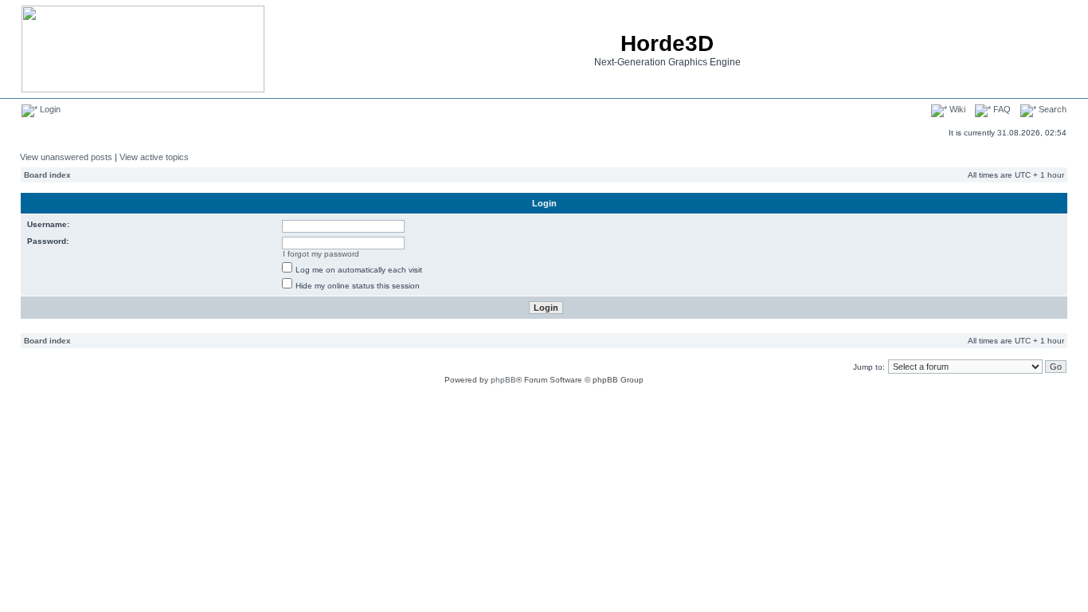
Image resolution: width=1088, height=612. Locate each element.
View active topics (154, 157)
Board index (47, 175)
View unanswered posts (66, 157)
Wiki (956, 109)
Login (49, 109)
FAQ (1001, 109)
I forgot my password (321, 253)
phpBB (503, 379)
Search (1051, 109)
